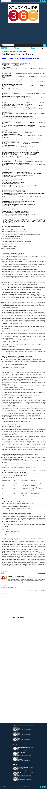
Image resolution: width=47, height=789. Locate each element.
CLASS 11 (19, 733)
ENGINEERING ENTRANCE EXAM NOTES (24, 777)
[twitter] (40, 1)
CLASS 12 (19, 728)
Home (3, 51)
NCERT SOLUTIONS (16, 48)
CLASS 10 (19, 738)
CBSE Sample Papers (32, 48)
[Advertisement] (23, 34)
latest (10, 48)
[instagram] (45, 1)
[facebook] (43, 1)
